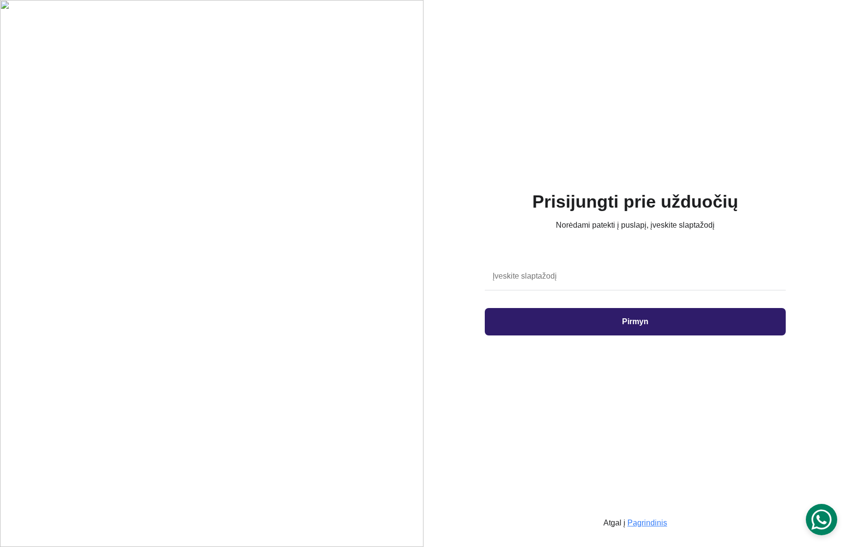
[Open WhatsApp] (821, 519)
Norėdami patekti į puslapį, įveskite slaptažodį (635, 225)
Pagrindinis (647, 523)
